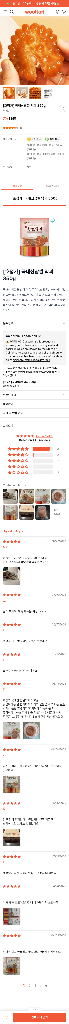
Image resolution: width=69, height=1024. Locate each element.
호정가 (7, 111)
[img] (12, 541)
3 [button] (35, 985)
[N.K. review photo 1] (12, 576)
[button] (10, 127)
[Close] (65, 3)
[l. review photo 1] (12, 966)
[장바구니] (64, 12)
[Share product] (62, 108)
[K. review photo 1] (12, 838)
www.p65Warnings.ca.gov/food (31, 359)
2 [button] (30, 985)
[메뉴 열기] (5, 12)
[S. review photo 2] (31, 731)
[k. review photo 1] (12, 784)
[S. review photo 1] (12, 731)
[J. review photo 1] (12, 916)
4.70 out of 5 (44, 436)
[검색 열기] (12, 12)
